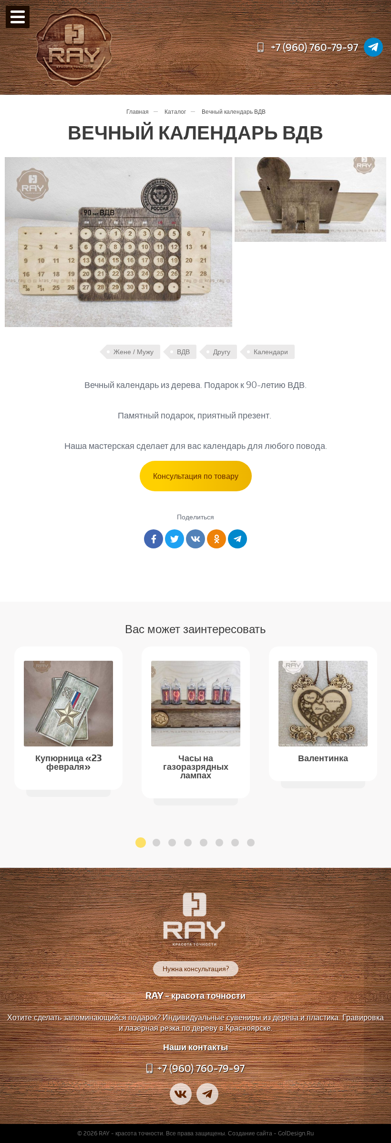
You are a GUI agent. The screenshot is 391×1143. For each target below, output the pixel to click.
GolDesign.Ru (296, 1133)
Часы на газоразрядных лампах (195, 765)
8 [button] (251, 842)
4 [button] (188, 842)
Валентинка (323, 757)
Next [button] (376, 708)
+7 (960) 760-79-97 (314, 47)
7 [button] (235, 842)
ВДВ (183, 352)
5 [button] (203, 842)
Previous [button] (14, 708)
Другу (221, 352)
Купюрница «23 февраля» (68, 761)
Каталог (175, 111)
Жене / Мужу (133, 352)
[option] (68, 718)
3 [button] (172, 842)
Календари (271, 352)
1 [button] (140, 842)
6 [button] (219, 842)
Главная (137, 111)
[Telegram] (373, 47)
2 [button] (156, 842)
